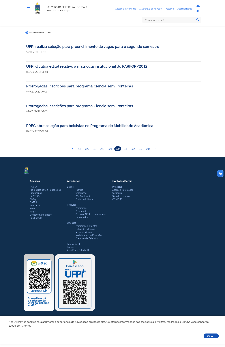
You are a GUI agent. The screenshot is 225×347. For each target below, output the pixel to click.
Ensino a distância (84, 199)
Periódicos (35, 205)
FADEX (33, 208)
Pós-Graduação (83, 196)
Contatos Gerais (122, 181)
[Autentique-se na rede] (197, 6)
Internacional (73, 243)
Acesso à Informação (122, 189)
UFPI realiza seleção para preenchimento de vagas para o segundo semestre (92, 46)
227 (94, 148)
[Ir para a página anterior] (72, 149)
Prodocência (36, 192)
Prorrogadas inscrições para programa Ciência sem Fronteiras (79, 85)
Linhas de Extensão (85, 228)
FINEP (33, 211)
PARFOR (34, 186)
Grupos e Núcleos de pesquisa (90, 213)
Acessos (35, 181)
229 (110, 148)
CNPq (33, 199)
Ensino (70, 186)
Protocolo (117, 186)
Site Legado (36, 217)
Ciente (211, 336)
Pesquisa (71, 204)
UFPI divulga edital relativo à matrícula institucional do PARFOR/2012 (86, 66)
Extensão (71, 222)
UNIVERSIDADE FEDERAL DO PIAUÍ (67, 7)
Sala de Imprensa (121, 196)
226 (87, 148)
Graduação (80, 192)
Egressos (71, 246)
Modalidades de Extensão (88, 235)
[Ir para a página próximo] (155, 149)
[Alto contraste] (197, 11)
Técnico (79, 189)
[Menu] (28, 8)
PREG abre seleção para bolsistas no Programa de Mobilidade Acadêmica (89, 125)
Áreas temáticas (83, 232)
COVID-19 (117, 199)
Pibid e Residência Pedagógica (45, 189)
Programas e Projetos (86, 225)
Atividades (73, 181)
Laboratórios (81, 217)
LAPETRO (35, 196)
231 (125, 148)
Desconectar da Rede (41, 214)
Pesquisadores (82, 210)
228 (102, 148)
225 (79, 148)
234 (148, 148)
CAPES (33, 202)
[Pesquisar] (197, 19)
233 (140, 148)
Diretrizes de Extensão (86, 238)
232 (133, 148)
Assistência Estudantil (78, 250)
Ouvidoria (117, 192)
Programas (80, 207)
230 (118, 148)
